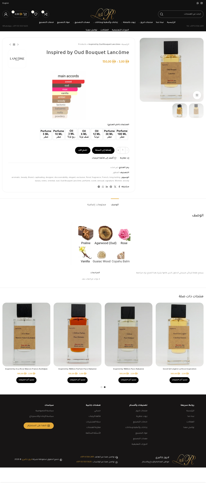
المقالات (190, 422)
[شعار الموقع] (103, 14)
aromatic (16, 178)
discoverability (61, 178)
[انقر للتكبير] (197, 95)
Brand (31, 178)
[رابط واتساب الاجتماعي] (198, 3)
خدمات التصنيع (140, 422)
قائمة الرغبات (95, 416)
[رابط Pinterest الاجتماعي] (111, 187)
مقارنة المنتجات (93, 427)
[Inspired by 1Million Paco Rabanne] (129, 334)
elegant (72, 178)
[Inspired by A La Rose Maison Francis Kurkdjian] (26, 334)
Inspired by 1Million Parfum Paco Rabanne (77, 369)
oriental (51, 181)
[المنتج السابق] (18, 45)
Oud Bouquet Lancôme (70, 181)
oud (57, 181)
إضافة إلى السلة (103, 150)
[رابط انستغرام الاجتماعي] (202, 3)
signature (109, 181)
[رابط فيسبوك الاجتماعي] (119, 187)
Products (82, 45)
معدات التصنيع (140, 439)
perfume (86, 181)
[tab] (115, 203)
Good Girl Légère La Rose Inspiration (179, 369)
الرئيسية (125, 45)
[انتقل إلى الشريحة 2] (101, 387)
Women (118, 181)
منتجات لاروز (141, 411)
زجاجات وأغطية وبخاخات (136, 427)
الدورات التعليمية (139, 444)
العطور (116, 173)
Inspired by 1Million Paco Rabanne (128, 369)
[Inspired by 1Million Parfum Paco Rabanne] (77, 334)
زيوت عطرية (141, 416)
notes (44, 181)
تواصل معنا (188, 427)
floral (88, 178)
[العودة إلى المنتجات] (14, 45)
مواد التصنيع (141, 433)
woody (126, 181)
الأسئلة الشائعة (93, 433)
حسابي (97, 411)
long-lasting (114, 178)
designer (49, 178)
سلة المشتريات (93, 422)
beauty (24, 178)
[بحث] (161, 14)
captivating (40, 178)
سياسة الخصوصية (45, 411)
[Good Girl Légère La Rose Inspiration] (180, 334)
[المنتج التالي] (10, 45)
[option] (122, 134)
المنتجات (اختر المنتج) (118, 125)
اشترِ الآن (82, 150)
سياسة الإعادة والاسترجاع (41, 416)
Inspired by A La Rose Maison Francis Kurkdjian (26, 369)
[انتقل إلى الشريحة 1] (105, 387)
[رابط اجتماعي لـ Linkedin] (107, 187)
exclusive (81, 178)
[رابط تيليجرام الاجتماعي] (99, 187)
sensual (100, 181)
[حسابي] (6, 14)
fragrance (96, 178)
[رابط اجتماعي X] (115, 187)
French (105, 178)
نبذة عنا (190, 416)
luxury (38, 181)
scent (93, 181)
